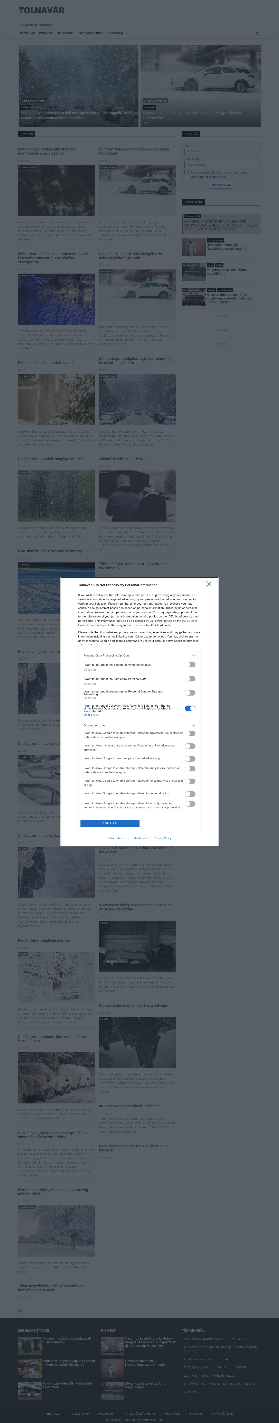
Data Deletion (116, 838)
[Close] (210, 585)
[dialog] (139, 711)
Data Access (139, 838)
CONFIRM (110, 823)
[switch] (190, 664)
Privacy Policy (163, 838)
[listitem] (139, 655)
